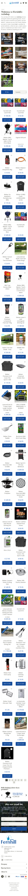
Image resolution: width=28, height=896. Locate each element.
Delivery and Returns (14, 884)
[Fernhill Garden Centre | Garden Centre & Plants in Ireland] (14, 3)
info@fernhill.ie (8, 860)
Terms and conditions (14, 886)
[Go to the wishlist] (23, 3)
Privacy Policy (14, 887)
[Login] (21, 3)
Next (25, 780)
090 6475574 (8, 856)
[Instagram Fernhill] (5, 876)
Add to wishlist (11, 98)
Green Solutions (14, 889)
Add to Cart (7, 120)
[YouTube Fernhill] (9, 876)
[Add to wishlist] (23, 3)
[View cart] (26, 3)
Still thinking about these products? (10, 789)
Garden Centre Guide (14, 890)
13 (14, 782)
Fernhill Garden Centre (9, 846)
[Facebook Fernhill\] (2, 876)
